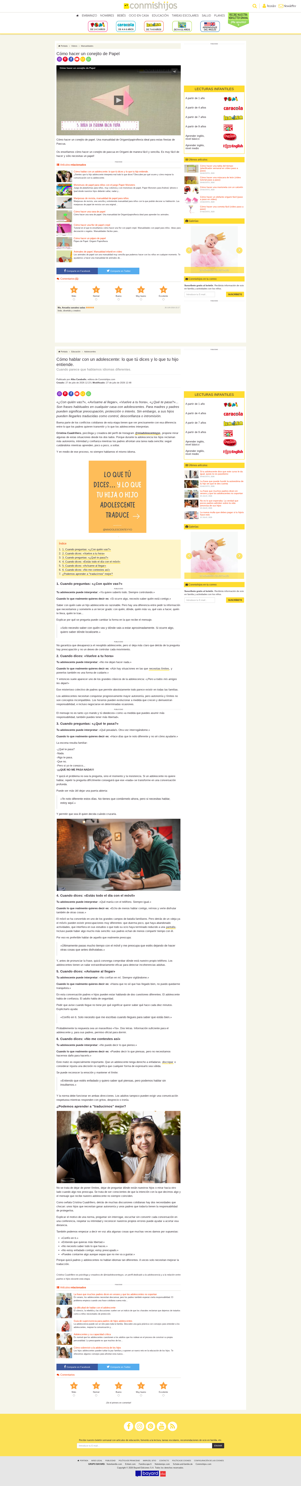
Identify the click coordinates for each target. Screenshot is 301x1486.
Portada (64, 46)
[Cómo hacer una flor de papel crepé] (64, 229)
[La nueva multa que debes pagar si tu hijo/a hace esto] (191, 515)
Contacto (164, 1461)
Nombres (107, 15)
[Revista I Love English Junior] (233, 137)
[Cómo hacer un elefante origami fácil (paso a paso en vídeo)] (191, 199)
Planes (219, 15)
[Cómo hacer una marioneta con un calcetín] (191, 190)
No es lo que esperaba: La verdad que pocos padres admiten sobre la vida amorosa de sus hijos (219, 503)
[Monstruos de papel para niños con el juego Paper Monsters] (64, 189)
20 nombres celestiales (214, 575)
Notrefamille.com (114, 1464)
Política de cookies (181, 1461)
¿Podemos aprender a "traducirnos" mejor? (87, 573)
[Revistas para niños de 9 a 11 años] (182, 26)
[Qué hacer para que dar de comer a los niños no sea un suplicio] (214, 249)
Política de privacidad (129, 1461)
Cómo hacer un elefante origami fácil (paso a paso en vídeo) (221, 198)
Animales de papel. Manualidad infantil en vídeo (98, 251)
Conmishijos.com (203, 1464)
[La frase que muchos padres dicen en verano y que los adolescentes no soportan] (64, 1299)
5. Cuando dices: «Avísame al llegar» (84, 565)
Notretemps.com (162, 1464)
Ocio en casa (139, 15)
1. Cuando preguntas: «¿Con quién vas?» (86, 549)
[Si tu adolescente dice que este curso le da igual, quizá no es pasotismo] (191, 474)
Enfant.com (130, 1464)
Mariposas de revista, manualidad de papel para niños (101, 198)
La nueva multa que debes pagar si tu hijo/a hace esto (222, 513)
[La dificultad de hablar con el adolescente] (64, 1312)
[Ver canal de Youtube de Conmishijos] (77, 59)
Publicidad (110, 1461)
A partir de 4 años (195, 107)
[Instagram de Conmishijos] (59, 59)
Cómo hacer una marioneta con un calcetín (221, 187)
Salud (206, 15)
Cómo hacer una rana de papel (89, 211)
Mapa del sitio (149, 1461)
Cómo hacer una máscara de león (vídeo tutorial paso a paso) (220, 178)
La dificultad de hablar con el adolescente (95, 1307)
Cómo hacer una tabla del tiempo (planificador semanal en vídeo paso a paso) (219, 168)
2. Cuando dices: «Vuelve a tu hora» (83, 553)
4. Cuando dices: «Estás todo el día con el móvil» (91, 561)
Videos (74, 46)
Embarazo (89, 15)
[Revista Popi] (233, 99)
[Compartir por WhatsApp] (89, 59)
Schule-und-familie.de (183, 1464)
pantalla (170, 927)
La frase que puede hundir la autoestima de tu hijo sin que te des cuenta (221, 482)
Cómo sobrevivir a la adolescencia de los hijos (97, 1347)
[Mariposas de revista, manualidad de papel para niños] (64, 203)
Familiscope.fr (145, 1464)
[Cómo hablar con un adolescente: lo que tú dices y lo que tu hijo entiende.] (64, 176)
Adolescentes (90, 352)
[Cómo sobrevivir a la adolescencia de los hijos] (64, 1352)
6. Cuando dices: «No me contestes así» (86, 569)
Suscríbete (235, 294)
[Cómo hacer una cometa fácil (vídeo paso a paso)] (191, 209)
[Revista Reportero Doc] (233, 127)
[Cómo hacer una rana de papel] (64, 216)
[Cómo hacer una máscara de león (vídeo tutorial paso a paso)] (191, 180)
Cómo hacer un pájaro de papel (90, 238)
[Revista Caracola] (233, 109)
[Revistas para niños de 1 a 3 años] (98, 26)
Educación (160, 15)
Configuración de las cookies (209, 1461)
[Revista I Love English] (233, 146)
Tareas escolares (185, 15)
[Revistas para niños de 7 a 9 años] (154, 26)
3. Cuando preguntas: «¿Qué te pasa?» (85, 557)
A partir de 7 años (195, 117)
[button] (118, 100)
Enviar (218, 1445)
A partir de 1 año (195, 98)
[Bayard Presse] (147, 1474)
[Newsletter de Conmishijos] (83, 59)
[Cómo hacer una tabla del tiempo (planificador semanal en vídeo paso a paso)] (191, 168)
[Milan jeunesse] (163, 1474)
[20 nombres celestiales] (214, 555)
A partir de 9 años (195, 126)
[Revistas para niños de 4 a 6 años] (126, 26)
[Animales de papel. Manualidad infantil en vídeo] (64, 256)
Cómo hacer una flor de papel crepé (92, 225)
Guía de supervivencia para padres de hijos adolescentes (103, 1321)
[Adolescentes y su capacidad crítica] (64, 1339)
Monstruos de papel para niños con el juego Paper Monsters (104, 185)
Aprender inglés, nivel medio (195, 147)
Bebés (121, 15)
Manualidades (87, 46)
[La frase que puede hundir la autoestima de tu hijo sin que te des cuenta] (191, 484)
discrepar (167, 1062)
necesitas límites (159, 668)
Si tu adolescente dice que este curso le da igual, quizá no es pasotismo (221, 472)
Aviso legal (96, 1461)
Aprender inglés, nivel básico (195, 137)
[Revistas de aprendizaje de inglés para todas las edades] (210, 26)
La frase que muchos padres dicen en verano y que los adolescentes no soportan (115, 1294)
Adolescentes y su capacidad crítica (92, 1334)
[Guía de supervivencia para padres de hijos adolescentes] (64, 1325)
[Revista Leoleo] (233, 118)
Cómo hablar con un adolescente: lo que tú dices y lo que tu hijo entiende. (111, 171)
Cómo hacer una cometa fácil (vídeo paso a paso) (221, 207)
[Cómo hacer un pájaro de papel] (64, 243)
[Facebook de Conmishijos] (71, 59)
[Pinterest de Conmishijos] (65, 59)
